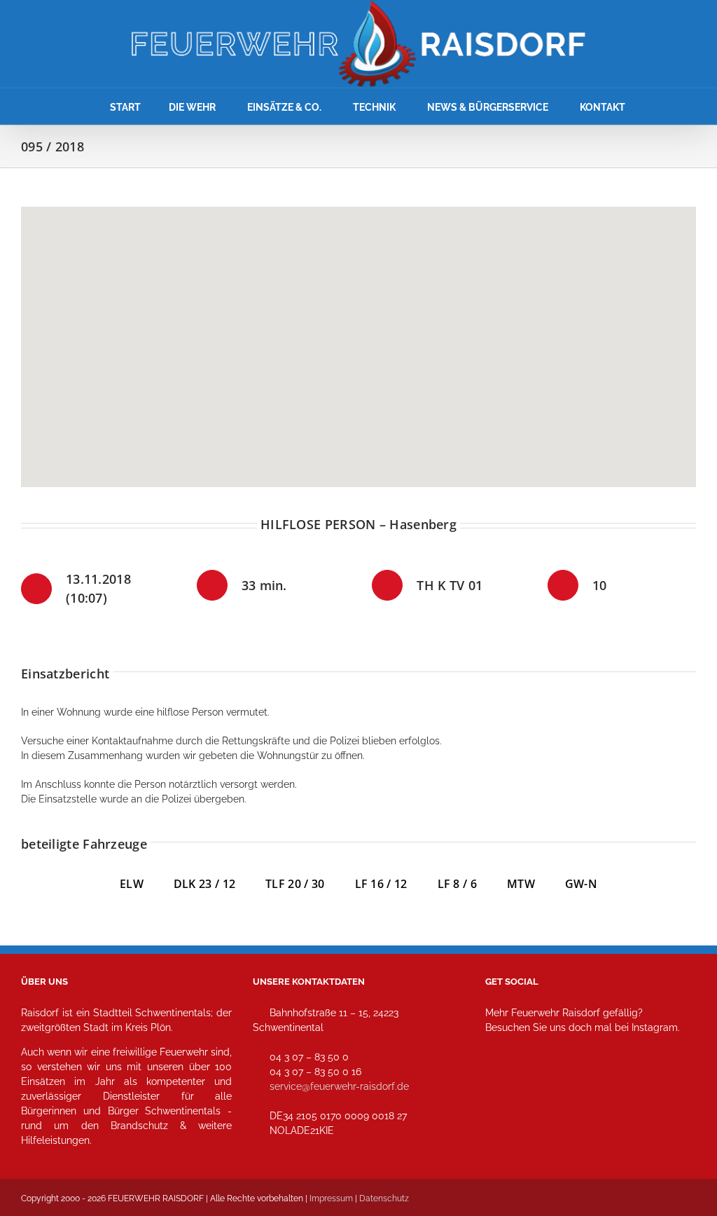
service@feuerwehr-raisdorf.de (339, 1086)
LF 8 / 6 (457, 883)
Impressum (331, 1198)
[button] (358, 339)
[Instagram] (500, 1089)
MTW (521, 883)
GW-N (581, 883)
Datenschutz (384, 1198)
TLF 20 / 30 (294, 883)
